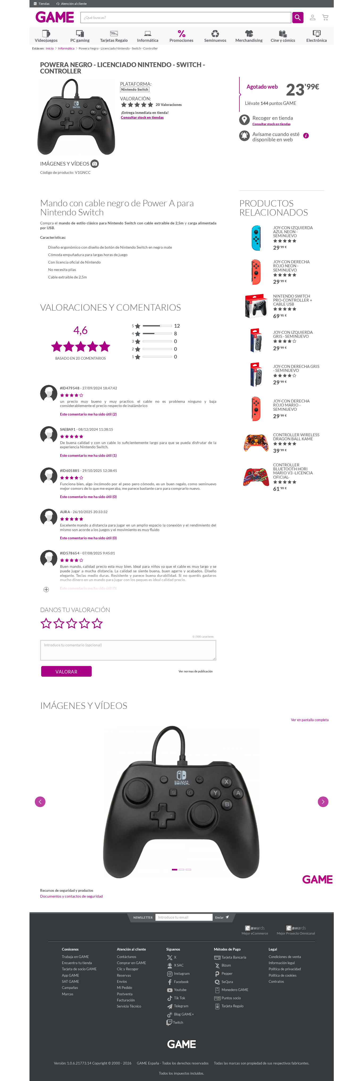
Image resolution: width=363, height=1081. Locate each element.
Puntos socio (231, 998)
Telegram (180, 1006)
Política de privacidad (285, 969)
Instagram (181, 973)
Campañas (70, 987)
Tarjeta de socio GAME (79, 969)
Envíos (122, 981)
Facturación (126, 1000)
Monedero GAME (234, 990)
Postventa (125, 994)
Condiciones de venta (285, 957)
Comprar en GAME (131, 963)
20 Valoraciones (169, 105)
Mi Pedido (124, 987)
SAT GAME (70, 981)
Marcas (67, 994)
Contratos (276, 981)
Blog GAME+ (183, 1014)
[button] (297, 17)
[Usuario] (312, 17)
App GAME (70, 975)
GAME (54, 17)
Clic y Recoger (127, 969)
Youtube (180, 990)
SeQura (227, 982)
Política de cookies (283, 975)
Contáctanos (126, 957)
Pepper (227, 973)
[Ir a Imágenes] (94, 163)
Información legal (282, 963)
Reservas (124, 975)
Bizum (226, 965)
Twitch (177, 1022)
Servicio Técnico (129, 1006)
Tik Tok (179, 998)
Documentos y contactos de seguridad (71, 896)
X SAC (178, 965)
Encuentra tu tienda (77, 963)
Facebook (181, 982)
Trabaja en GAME (75, 957)
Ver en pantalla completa (310, 720)
